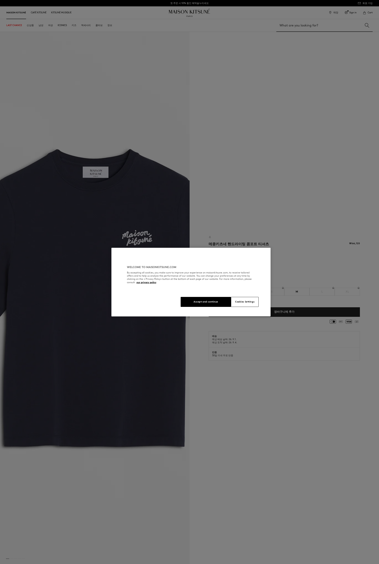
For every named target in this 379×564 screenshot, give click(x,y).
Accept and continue (206, 301)
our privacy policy (146, 282)
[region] (191, 282)
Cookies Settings (244, 301)
